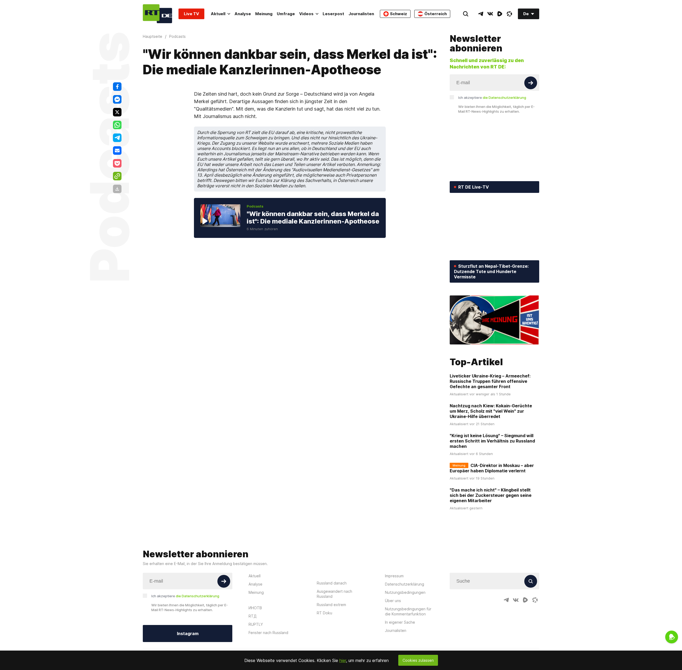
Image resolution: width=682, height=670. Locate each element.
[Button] (530, 82)
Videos (306, 13)
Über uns (393, 600)
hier (342, 660)
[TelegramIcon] (480, 14)
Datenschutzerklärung (404, 584)
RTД (253, 616)
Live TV (191, 13)
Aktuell (218, 13)
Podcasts (255, 206)
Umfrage (286, 13)
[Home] (157, 13)
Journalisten (361, 13)
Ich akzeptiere (492, 97)
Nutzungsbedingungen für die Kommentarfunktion (408, 611)
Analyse (242, 13)
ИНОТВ (255, 608)
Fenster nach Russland (268, 632)
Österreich (435, 13)
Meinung (264, 13)
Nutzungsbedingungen (405, 592)
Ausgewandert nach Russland (334, 594)
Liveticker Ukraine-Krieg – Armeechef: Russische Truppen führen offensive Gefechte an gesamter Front (490, 381)
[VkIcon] (490, 14)
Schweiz (398, 13)
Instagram (187, 633)
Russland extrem (331, 604)
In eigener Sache (400, 622)
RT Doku (324, 613)
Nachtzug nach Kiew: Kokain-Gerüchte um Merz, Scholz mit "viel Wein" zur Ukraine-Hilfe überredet (491, 411)
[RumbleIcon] (500, 14)
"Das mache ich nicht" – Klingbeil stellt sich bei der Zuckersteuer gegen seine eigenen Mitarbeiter (490, 495)
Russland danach (332, 583)
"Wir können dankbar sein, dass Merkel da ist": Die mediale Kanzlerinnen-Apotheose (313, 217)
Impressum (394, 576)
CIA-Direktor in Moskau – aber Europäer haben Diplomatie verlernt (492, 468)
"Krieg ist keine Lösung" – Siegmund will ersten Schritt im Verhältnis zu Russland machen (492, 441)
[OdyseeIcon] (509, 14)
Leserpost (333, 13)
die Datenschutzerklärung (504, 97)
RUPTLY (256, 624)
